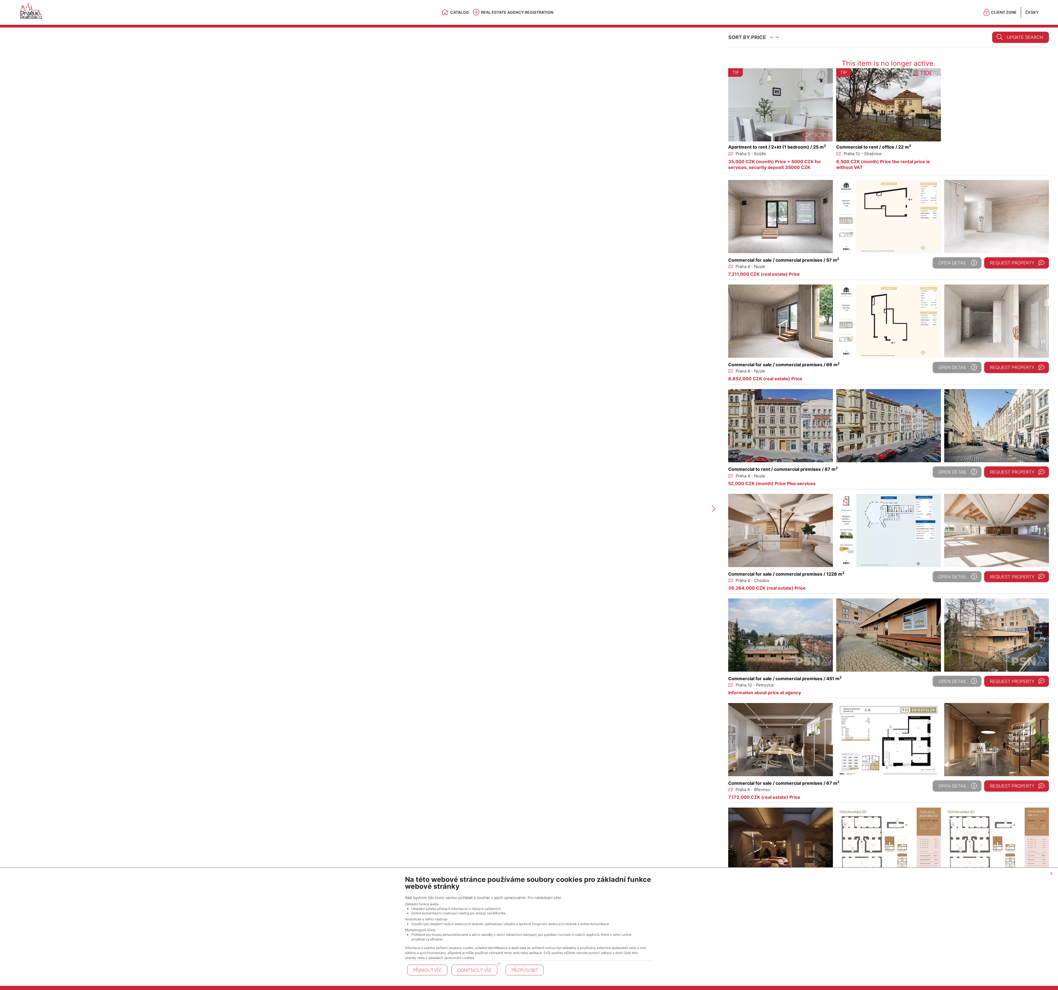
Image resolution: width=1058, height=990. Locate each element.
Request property (1012, 263)
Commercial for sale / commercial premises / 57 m (783, 260)
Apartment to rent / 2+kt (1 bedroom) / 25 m (777, 147)
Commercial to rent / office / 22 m (873, 147)
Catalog (459, 12)
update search (1025, 37)
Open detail (952, 263)
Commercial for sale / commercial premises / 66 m (784, 364)
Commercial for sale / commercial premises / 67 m (784, 783)
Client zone (1004, 12)
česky (1032, 12)
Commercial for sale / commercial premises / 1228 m (786, 574)
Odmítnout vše (474, 970)
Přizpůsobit (524, 970)
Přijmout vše (427, 970)
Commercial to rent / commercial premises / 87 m (783, 469)
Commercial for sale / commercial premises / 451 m (785, 678)
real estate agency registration (517, 12)
